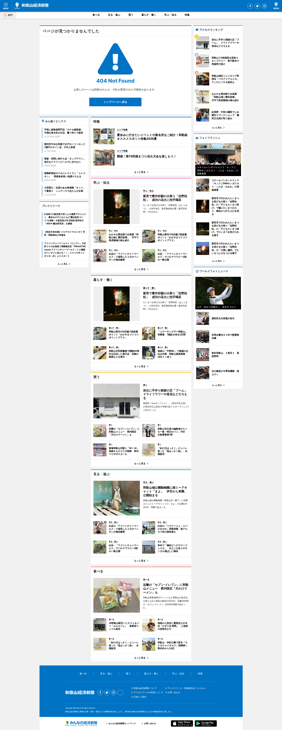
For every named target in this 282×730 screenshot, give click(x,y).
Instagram (264, 6)
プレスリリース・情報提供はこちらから (186, 688)
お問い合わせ (173, 692)
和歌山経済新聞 (31, 5)
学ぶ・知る (170, 14)
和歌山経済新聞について (145, 688)
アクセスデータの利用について (148, 692)
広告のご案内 (139, 696)
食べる (96, 14)
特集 (187, 14)
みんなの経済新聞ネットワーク (81, 723)
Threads (120, 692)
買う (130, 14)
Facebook (250, 6)
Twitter (257, 6)
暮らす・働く (148, 14)
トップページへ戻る (115, 102)
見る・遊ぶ (114, 14)
